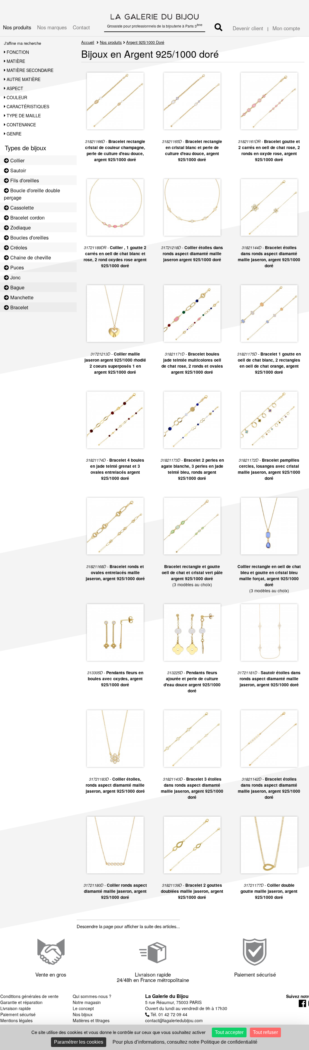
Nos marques (52, 27)
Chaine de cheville (30, 257)
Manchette (21, 297)
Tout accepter (229, 1032)
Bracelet (18, 307)
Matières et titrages (91, 1020)
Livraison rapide (15, 1008)
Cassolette (21, 207)
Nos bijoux (83, 1014)
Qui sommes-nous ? (92, 996)
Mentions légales (16, 1020)
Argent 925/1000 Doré (145, 42)
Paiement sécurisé (18, 1014)
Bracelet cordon (27, 217)
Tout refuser (265, 1032)
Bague (16, 287)
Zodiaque (20, 227)
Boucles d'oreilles (29, 237)
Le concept (83, 1008)
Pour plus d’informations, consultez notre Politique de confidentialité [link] (185, 1042)
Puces (16, 267)
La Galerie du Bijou (167, 996)
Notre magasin (87, 1002)
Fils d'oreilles (24, 180)
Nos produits (17, 27)
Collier (16, 160)
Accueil (87, 42)
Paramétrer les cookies (78, 1042)
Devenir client (248, 28)
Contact (81, 27)
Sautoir (17, 170)
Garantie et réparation (21, 1002)
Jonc (15, 277)
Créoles (18, 247)
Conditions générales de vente (29, 996)
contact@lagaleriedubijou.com (174, 1020)
